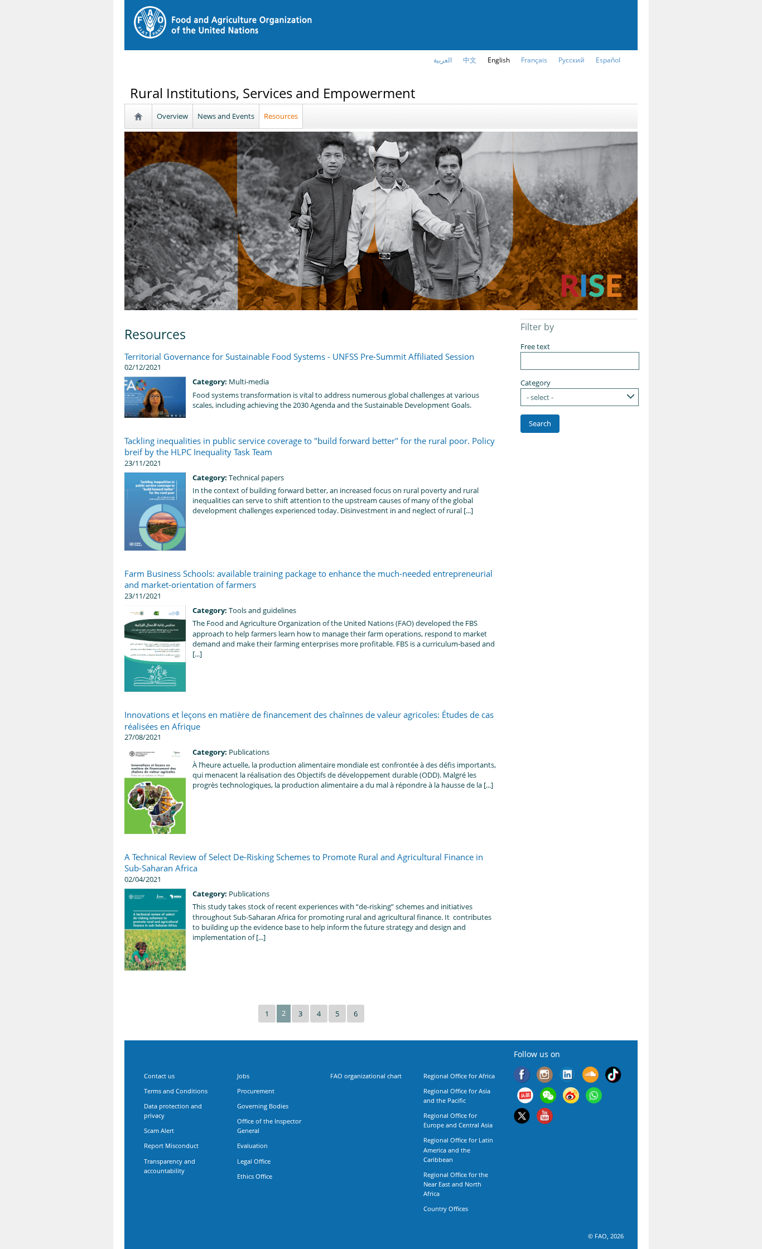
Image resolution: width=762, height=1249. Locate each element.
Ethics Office (254, 1176)
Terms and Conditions (176, 1091)
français (534, 60)
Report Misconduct (171, 1145)
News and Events (225, 116)
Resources (281, 116)
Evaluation (252, 1145)
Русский (571, 60)
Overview (172, 116)
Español (608, 60)
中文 (469, 60)
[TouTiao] (525, 1097)
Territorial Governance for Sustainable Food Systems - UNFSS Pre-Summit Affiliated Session (299, 356)
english (499, 60)
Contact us (159, 1076)
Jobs (243, 1076)
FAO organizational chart (366, 1076)
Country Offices (445, 1208)
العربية (442, 60)
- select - (540, 397)
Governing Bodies (262, 1106)
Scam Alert (159, 1130)
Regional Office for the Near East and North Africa (455, 1184)
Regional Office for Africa (459, 1076)
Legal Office (254, 1161)
